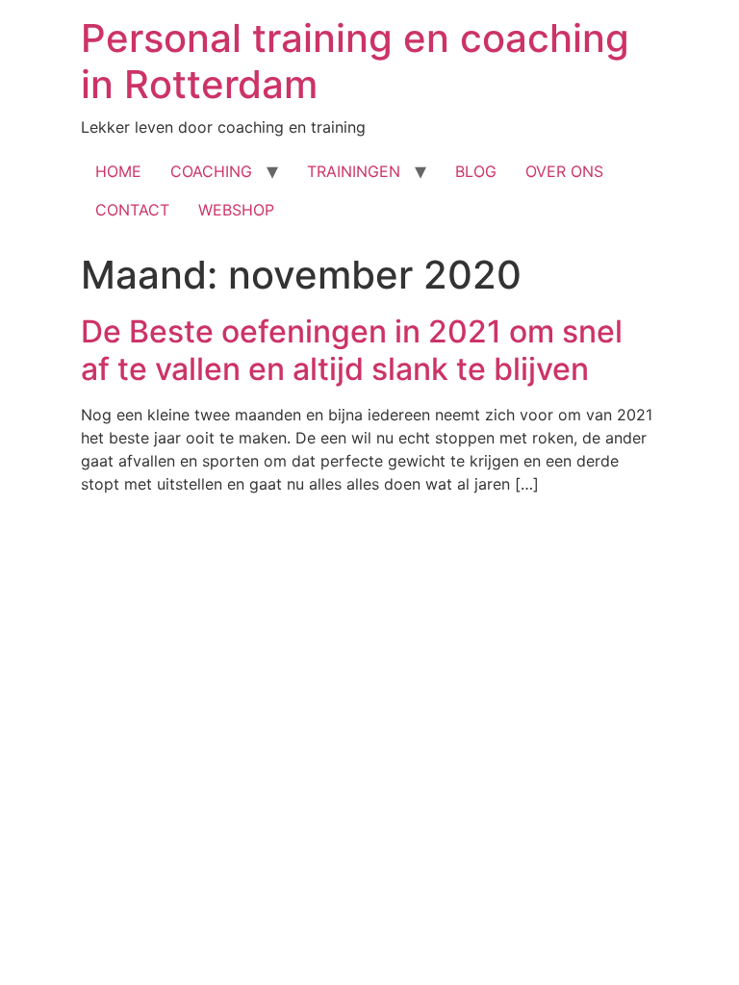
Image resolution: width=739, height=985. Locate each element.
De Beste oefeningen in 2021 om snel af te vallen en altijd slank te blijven (352, 350)
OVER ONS (564, 171)
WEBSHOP (236, 209)
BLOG (476, 171)
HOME (118, 171)
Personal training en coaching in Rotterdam (355, 61)
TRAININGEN (353, 171)
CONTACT (132, 209)
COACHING (211, 171)
